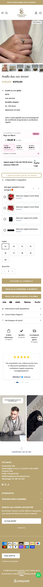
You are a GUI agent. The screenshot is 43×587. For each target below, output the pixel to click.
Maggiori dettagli (21, 155)
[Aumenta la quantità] (13, 273)
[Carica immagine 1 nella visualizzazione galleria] (21, 43)
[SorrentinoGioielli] (21, 15)
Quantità (5, 268)
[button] (14, 384)
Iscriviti (21, 530)
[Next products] (38, 190)
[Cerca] (7, 14)
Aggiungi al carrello (21, 283)
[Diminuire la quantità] (4, 273)
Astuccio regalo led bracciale (27, 231)
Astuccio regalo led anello (27, 220)
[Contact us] (38, 575)
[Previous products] (33, 190)
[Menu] (2, 14)
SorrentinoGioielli (12, 563)
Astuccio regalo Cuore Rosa (27, 198)
